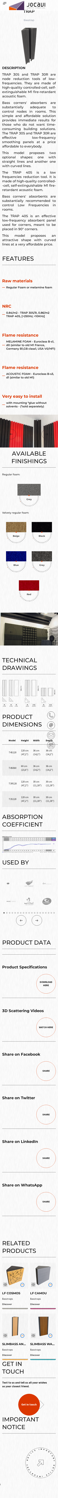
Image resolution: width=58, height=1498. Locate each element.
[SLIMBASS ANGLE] (15, 1327)
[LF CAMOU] (43, 1276)
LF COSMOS (11, 1293)
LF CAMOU (38, 1293)
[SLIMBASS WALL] (43, 1327)
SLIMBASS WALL (43, 1344)
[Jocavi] (27, 5)
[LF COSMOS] (15, 1276)
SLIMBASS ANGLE (16, 1344)
